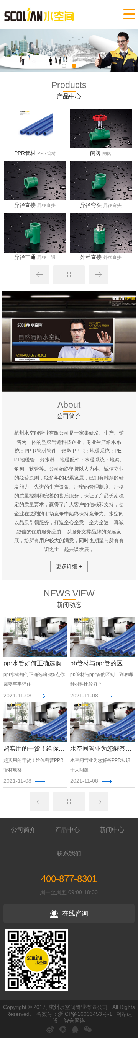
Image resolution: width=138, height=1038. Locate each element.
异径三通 (25, 257)
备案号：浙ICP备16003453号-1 (74, 1014)
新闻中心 (112, 829)
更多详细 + (69, 566)
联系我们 (69, 853)
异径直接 (25, 205)
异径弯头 (91, 205)
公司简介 (23, 829)
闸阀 (95, 153)
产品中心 (67, 829)
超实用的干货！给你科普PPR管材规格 (55, 748)
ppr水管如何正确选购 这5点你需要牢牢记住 (62, 663)
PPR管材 (25, 153)
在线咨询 (75, 913)
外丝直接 (91, 257)
